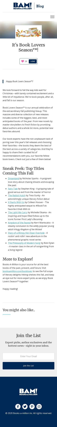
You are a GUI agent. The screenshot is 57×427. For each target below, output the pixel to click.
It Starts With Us (16, 202)
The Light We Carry (17, 212)
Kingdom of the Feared (19, 222)
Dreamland (13, 178)
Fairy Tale (13, 188)
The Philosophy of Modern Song (24, 242)
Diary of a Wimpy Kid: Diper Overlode (26, 232)
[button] (52, 16)
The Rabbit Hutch (16, 195)
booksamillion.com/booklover (17, 271)
